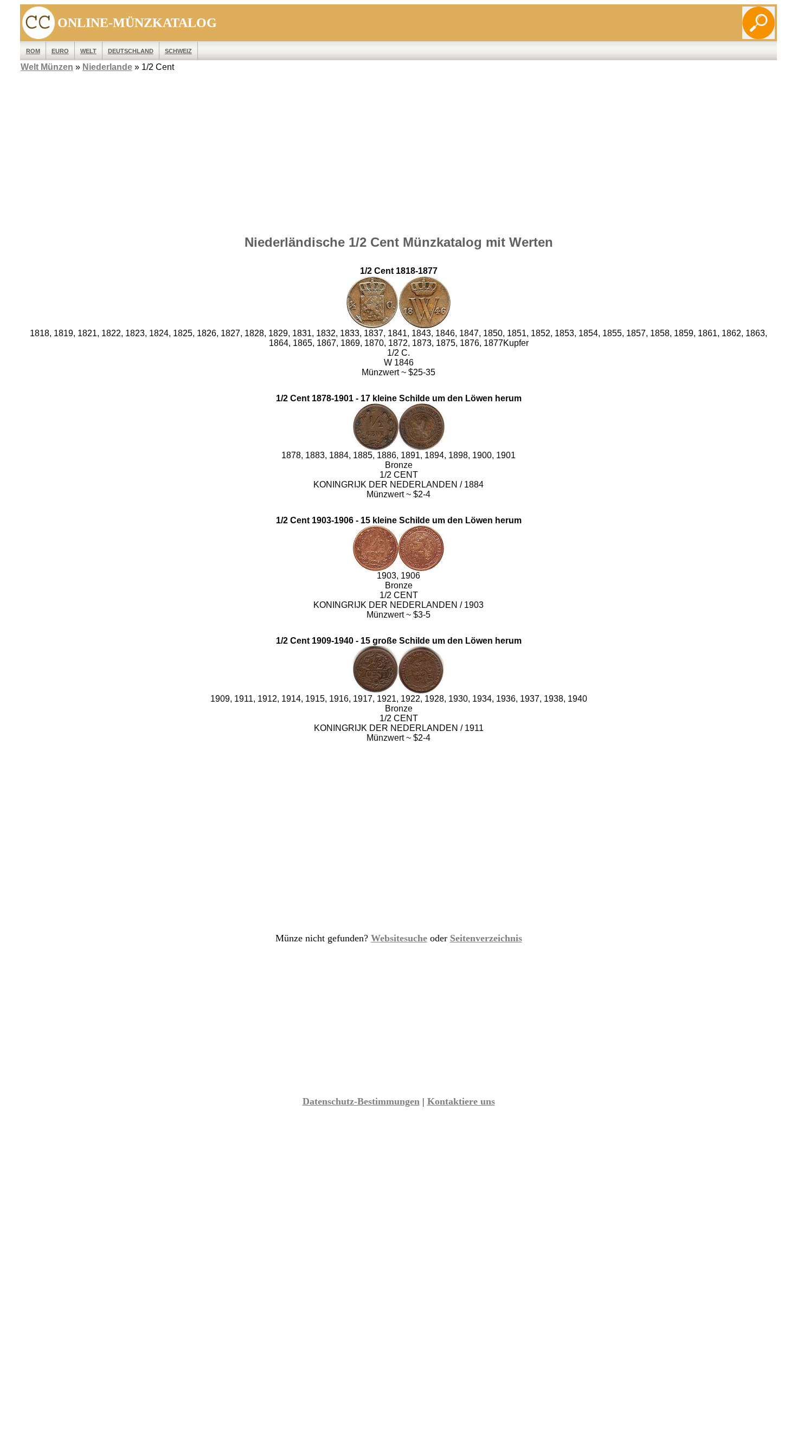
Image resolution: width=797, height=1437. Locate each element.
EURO (60, 51)
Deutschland (130, 51)
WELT (88, 51)
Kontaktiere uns (461, 1101)
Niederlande (107, 67)
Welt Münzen (47, 67)
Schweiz (178, 51)
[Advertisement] (398, 150)
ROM (33, 51)
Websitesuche (399, 938)
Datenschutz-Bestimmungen (361, 1101)
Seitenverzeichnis (486, 938)
